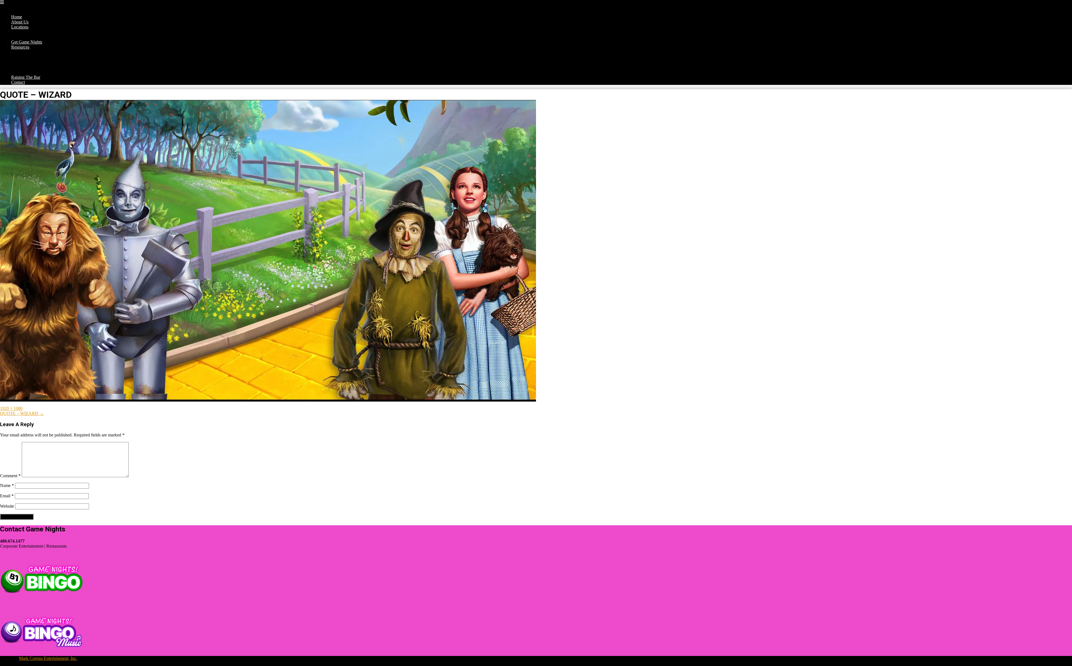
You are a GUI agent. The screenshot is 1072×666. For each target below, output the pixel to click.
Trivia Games (34, 57)
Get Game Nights (26, 42)
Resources (20, 47)
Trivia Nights (34, 32)
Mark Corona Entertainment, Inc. (48, 658)
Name (7, 485)
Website (7, 506)
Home (16, 17)
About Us (19, 22)
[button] (2, 2)
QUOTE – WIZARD (22, 413)
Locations (19, 27)
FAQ (26, 62)
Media (28, 72)
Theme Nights (34, 37)
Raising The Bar (25, 77)
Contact (18, 82)
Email (7, 495)
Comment (10, 475)
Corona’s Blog (35, 52)
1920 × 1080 (11, 408)
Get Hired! (31, 67)
